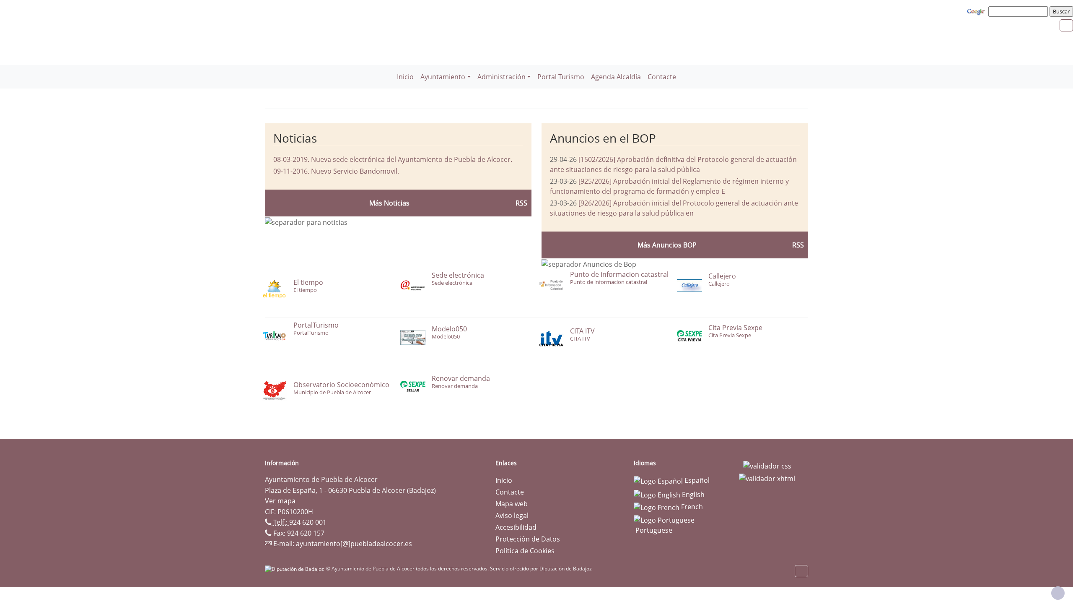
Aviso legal (512, 515)
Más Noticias (389, 203)
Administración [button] (501, 76)
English (692, 494)
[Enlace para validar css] (767, 465)
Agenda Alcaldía (616, 76)
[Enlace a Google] (977, 11)
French (691, 506)
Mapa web (511, 503)
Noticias (295, 138)
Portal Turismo (560, 76)
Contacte (662, 76)
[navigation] (1019, 11)
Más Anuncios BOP (667, 245)
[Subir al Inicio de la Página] (1058, 593)
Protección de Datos (527, 539)
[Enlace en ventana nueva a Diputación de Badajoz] (295, 568)
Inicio (405, 76)
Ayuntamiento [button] (442, 76)
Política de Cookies (525, 550)
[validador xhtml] (767, 477)
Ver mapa (280, 500)
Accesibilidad (515, 527)
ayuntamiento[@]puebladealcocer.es (354, 543)
